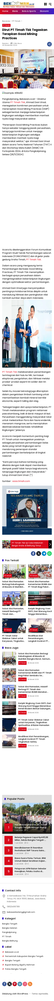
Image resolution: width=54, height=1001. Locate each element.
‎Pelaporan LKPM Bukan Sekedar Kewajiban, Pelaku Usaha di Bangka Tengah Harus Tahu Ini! (30, 870)
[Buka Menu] (45, 4)
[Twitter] (38, 553)
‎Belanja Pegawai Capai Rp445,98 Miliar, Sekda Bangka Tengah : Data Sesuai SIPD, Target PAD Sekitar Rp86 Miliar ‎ (31, 838)
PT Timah (6, 25)
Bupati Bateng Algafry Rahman (20, 964)
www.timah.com (21, 481)
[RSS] (30, 984)
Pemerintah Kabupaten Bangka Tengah (24, 956)
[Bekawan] (19, 4)
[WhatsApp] (49, 553)
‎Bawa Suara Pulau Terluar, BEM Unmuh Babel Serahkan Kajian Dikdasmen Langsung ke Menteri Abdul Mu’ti (31, 859)
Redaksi (5, 43)
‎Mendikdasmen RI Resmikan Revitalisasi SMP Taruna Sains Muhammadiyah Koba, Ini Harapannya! (29, 849)
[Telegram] (44, 553)
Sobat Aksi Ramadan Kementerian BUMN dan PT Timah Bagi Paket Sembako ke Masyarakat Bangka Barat (40, 584)
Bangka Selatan (9, 928)
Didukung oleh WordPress (15, 993)
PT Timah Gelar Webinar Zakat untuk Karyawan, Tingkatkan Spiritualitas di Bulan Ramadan (13, 638)
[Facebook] (33, 553)
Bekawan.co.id (12, 952)
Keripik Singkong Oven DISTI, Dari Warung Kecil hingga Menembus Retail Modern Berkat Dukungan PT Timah (40, 611)
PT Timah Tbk (17, 102)
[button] (50, 4)
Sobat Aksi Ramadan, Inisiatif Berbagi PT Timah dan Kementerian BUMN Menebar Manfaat (13, 611)
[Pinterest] (14, 984)
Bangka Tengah (9, 923)
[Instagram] (25, 984)
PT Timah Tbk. (33, 259)
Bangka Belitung (10, 940)
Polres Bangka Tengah (15, 969)
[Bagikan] (49, 44)
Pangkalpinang (9, 932)
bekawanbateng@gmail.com (21, 912)
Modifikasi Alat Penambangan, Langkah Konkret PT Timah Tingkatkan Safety (38, 638)
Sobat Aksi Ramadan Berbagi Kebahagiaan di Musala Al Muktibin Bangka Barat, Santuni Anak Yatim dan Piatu (13, 584)
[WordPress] (20, 984)
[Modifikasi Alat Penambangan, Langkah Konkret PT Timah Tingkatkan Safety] (40, 625)
